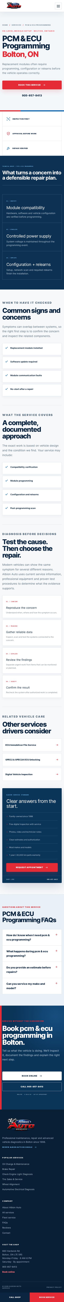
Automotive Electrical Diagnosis (18, 1189)
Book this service (29, 85)
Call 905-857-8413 (32, 1086)
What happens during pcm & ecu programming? (27, 953)
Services (16, 25)
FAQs (5, 1222)
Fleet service (9, 1217)
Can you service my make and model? (25, 986)
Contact (6, 1233)
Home (5, 25)
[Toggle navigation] (58, 6)
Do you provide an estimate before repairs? (28, 969)
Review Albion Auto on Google (17, 1147)
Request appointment (29, 867)
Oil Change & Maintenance (15, 1164)
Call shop (15, 1297)
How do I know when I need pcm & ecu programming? (28, 937)
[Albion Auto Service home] (14, 6)
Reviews (6, 1227)
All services (8, 1212)
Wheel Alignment (11, 1184)
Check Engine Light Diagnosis (17, 1174)
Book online (29, 1076)
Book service (47, 1297)
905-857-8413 (32, 95)
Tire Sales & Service (12, 1179)
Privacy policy (54, 1287)
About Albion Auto (11, 1207)
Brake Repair (8, 1169)
